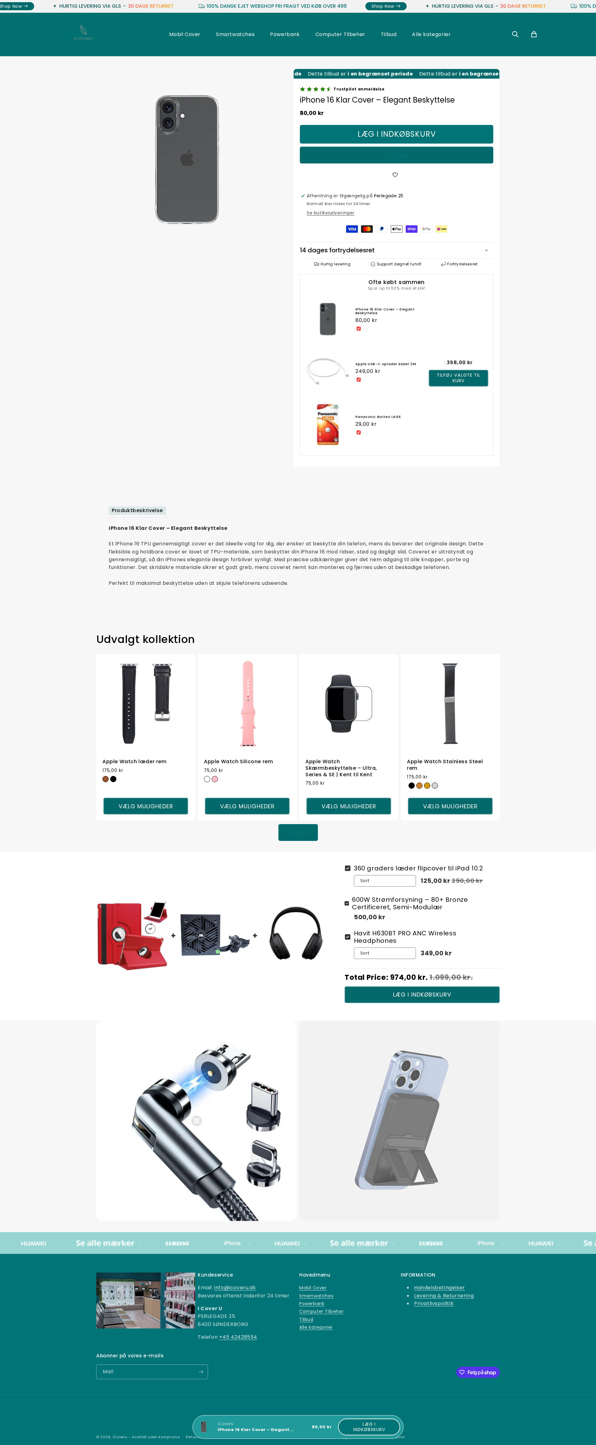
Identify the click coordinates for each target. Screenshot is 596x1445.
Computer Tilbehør (340, 34)
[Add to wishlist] (396, 175)
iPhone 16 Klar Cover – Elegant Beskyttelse (385, 311)
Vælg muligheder (146, 806)
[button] (396, 250)
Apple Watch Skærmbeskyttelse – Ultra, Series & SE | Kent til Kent (341, 768)
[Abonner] (201, 1372)
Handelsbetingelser (439, 1287)
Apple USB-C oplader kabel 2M (385, 364)
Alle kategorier (431, 34)
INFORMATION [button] (418, 1275)
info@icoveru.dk (235, 1287)
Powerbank (285, 34)
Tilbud (389, 34)
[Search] (515, 34)
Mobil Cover (185, 34)
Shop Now (132, 6)
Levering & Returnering (444, 1295)
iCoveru (120, 1436)
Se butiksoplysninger (330, 213)
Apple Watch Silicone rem (238, 762)
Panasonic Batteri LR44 (378, 417)
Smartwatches (235, 34)
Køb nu (397, 155)
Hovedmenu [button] (314, 1275)
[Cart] (534, 34)
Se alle (298, 832)
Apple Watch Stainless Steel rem (445, 765)
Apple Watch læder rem (134, 762)
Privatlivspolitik (434, 1303)
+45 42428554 (238, 1337)
